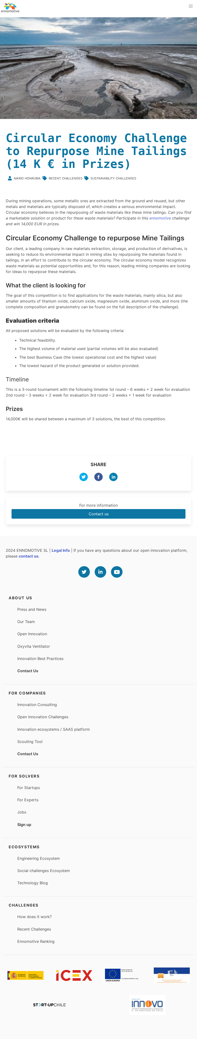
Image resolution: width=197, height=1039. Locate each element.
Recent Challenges (34, 929)
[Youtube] (117, 572)
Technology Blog (32, 882)
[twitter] (83, 478)
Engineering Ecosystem (38, 858)
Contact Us (27, 670)
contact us (28, 556)
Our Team (26, 621)
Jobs (21, 812)
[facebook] (98, 478)
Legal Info (61, 550)
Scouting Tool (30, 741)
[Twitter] (84, 572)
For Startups (28, 787)
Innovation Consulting (37, 704)
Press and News (31, 609)
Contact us (99, 513)
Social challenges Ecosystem (43, 870)
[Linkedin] (100, 572)
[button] (191, 6)
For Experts (27, 799)
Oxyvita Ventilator (33, 646)
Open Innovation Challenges (42, 716)
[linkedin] (113, 478)
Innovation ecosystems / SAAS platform (53, 729)
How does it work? (34, 916)
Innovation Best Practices (40, 658)
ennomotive (160, 218)
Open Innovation (32, 633)
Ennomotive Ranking (36, 941)
